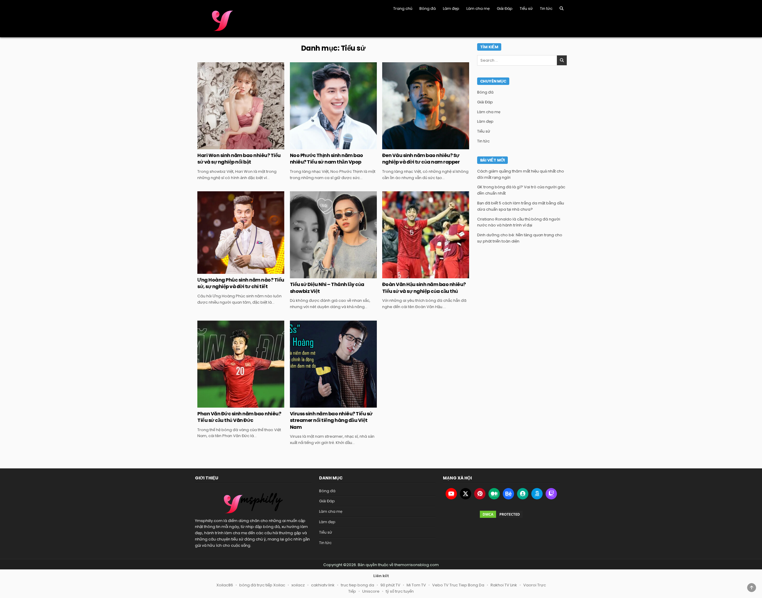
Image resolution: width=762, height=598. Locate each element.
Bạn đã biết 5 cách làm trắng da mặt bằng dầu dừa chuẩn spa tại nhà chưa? (520, 206)
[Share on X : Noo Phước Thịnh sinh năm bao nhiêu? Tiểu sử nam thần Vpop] (320, 146)
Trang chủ (402, 8)
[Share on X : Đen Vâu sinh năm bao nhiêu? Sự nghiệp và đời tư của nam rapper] (413, 146)
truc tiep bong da (357, 585)
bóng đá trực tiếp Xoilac (262, 585)
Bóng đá (427, 8)
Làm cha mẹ (478, 8)
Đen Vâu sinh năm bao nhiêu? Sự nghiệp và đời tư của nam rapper (421, 158)
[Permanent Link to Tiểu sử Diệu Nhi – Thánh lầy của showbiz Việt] (333, 234)
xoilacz (298, 585)
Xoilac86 (224, 585)
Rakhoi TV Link (504, 585)
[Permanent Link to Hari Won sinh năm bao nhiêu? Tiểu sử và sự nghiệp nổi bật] (240, 105)
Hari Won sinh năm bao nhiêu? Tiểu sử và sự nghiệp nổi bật (239, 158)
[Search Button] (561, 8)
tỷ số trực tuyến (400, 591)
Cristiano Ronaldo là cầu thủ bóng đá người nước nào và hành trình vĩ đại (518, 222)
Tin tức (546, 8)
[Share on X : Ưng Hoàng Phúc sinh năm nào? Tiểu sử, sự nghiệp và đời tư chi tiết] (228, 270)
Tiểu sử (526, 8)
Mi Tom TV (416, 585)
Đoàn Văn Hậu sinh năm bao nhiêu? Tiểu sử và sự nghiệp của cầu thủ (424, 287)
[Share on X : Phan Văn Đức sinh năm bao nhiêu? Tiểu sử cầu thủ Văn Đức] (228, 404)
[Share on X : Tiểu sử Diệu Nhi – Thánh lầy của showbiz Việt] (320, 275)
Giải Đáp (505, 8)
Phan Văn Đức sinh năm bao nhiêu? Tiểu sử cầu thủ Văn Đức (239, 417)
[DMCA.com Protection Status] (501, 514)
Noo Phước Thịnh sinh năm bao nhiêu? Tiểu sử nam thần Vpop (326, 158)
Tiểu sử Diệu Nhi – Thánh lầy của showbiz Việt (327, 287)
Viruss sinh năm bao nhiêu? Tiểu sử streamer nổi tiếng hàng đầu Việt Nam (331, 420)
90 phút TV (390, 585)
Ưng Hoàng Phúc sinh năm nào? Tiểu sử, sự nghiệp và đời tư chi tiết (240, 283)
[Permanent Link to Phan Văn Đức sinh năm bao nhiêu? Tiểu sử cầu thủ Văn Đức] (240, 364)
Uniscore (371, 591)
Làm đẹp (451, 8)
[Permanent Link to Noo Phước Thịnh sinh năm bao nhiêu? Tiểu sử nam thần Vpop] (333, 105)
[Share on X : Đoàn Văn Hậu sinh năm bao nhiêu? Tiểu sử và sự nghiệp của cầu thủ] (413, 275)
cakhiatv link (323, 585)
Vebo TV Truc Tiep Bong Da (458, 585)
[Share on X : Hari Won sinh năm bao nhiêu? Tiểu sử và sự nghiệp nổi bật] (228, 146)
